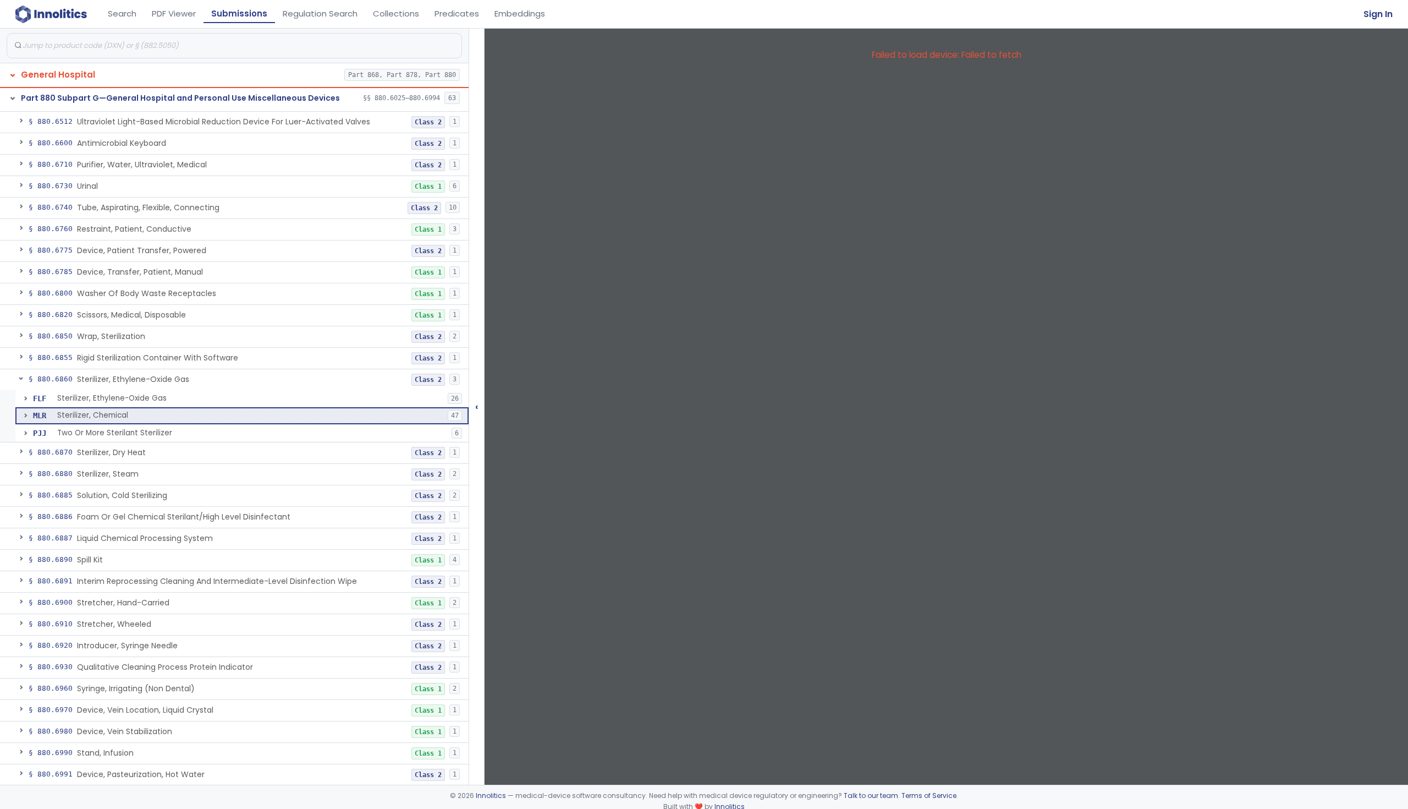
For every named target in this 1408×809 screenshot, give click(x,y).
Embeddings (519, 13)
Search (122, 13)
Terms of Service (928, 795)
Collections (396, 13)
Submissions (239, 13)
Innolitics (491, 795)
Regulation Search (320, 13)
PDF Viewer (174, 13)
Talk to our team (871, 795)
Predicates (457, 13)
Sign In (1378, 14)
